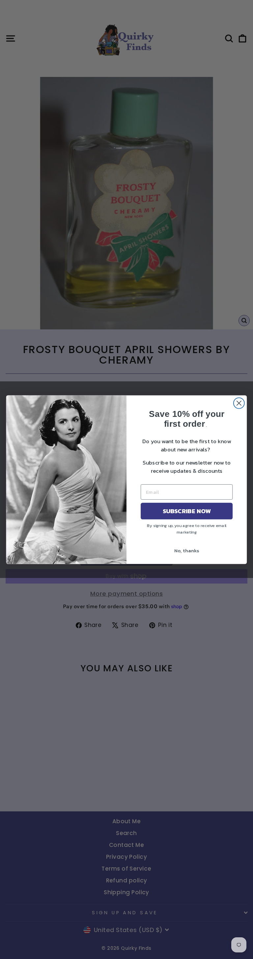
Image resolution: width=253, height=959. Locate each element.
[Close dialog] (239, 402)
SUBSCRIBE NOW (187, 510)
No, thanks (186, 550)
